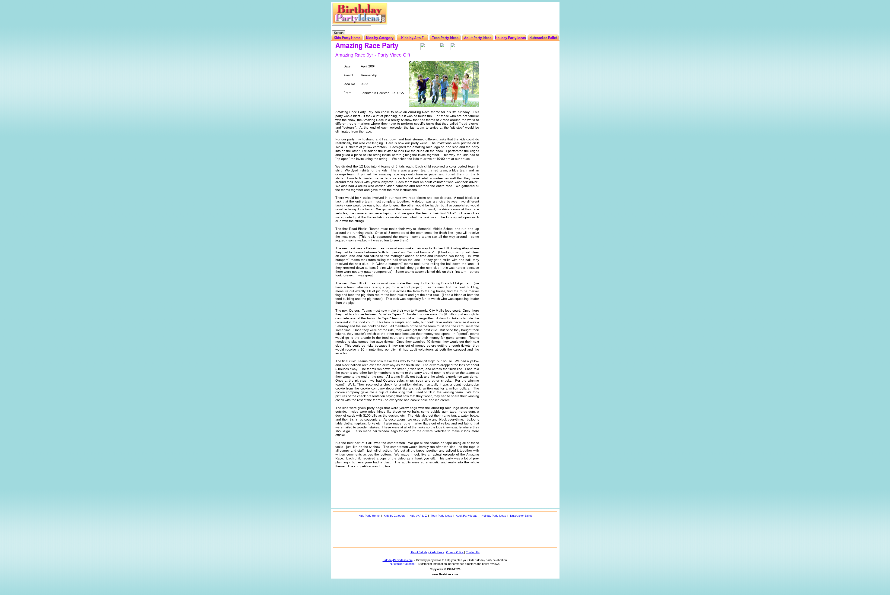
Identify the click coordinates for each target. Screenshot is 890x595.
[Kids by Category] (379, 38)
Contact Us (473, 552)
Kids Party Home (369, 515)
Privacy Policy (455, 552)
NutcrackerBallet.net (403, 564)
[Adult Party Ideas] (477, 38)
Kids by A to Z (418, 515)
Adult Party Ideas (466, 515)
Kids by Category (394, 515)
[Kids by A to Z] (412, 38)
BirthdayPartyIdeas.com (398, 560)
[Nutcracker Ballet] (543, 38)
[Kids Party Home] (347, 38)
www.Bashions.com (445, 574)
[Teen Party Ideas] (445, 38)
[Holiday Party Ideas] (510, 38)
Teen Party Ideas (441, 515)
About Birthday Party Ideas (427, 552)
